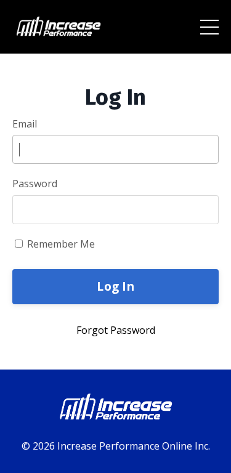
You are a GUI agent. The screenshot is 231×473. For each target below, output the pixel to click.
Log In (115, 286)
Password (34, 183)
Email (24, 124)
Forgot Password (115, 330)
